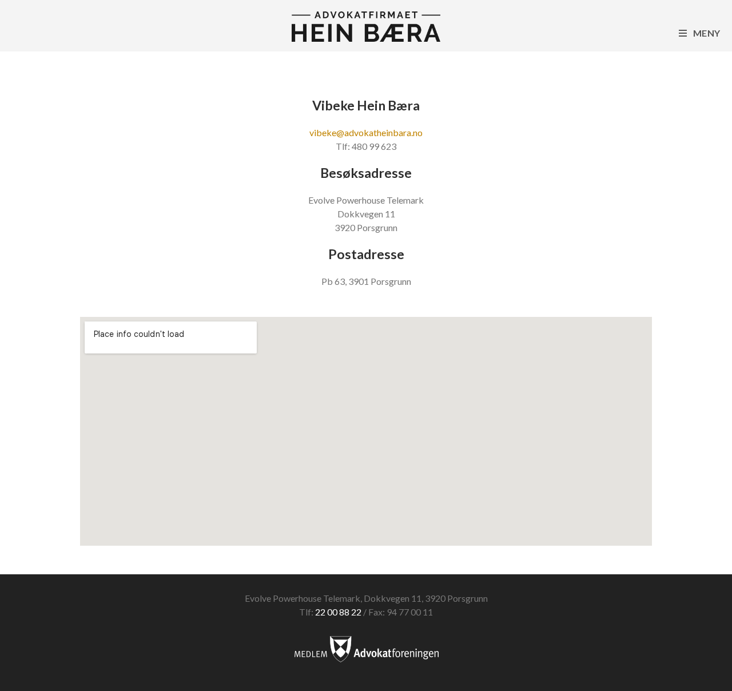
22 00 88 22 (338, 611)
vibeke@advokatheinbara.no (366, 132)
